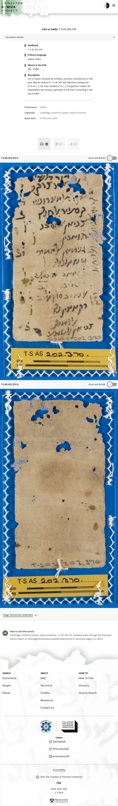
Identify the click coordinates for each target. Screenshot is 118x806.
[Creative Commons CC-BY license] (59, 783)
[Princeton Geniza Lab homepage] (48, 726)
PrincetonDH (61, 749)
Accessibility (59, 769)
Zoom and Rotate (96, 158)
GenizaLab (59, 741)
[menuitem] (9, 678)
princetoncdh (61, 756)
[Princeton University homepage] (59, 801)
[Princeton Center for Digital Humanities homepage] (69, 726)
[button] (12, 8)
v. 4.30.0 (59, 792)
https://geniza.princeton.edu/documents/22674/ (51, 639)
